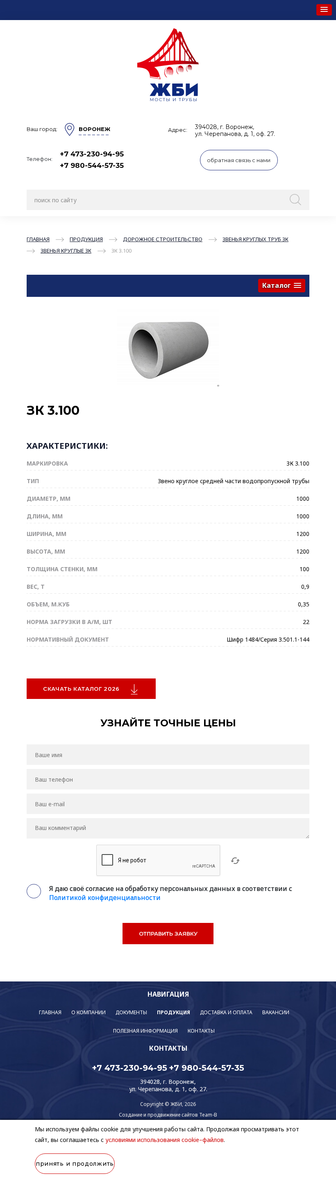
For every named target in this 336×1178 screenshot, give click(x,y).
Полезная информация (145, 1030)
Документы (131, 1012)
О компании (88, 1012)
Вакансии (275, 1012)
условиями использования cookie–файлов (164, 1140)
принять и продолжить (75, 1163)
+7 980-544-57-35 (92, 165)
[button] (324, 10)
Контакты (201, 1030)
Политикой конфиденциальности (105, 897)
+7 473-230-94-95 (92, 154)
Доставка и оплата (226, 1012)
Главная (50, 1012)
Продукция (173, 1012)
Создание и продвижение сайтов (158, 1114)
